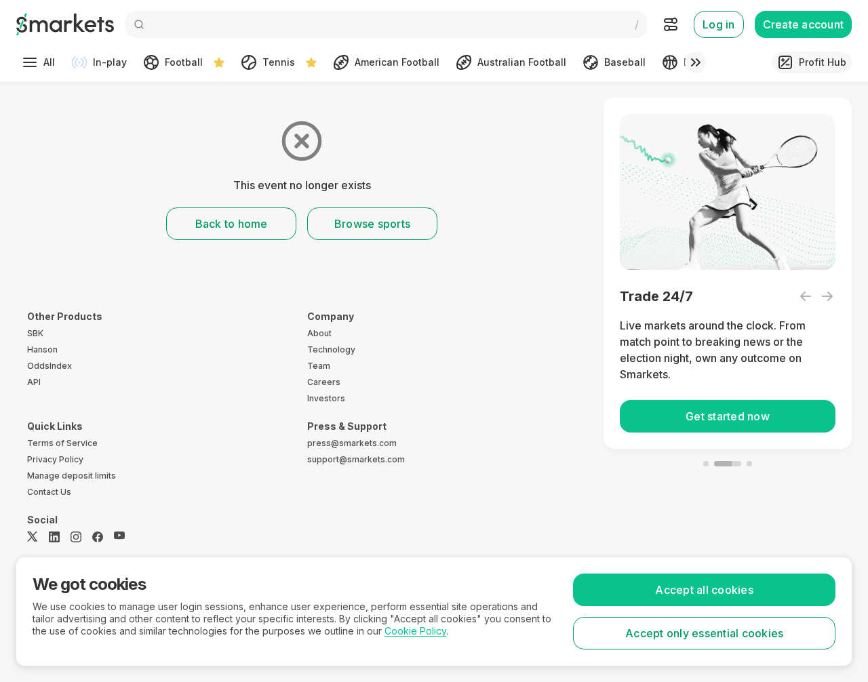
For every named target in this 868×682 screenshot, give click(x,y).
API (34, 382)
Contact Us (49, 492)
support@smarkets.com (356, 459)
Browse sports (372, 223)
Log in (719, 24)
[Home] (65, 24)
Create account (803, 24)
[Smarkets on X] (32, 536)
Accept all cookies (704, 590)
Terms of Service (62, 443)
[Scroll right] (696, 62)
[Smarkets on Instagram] (76, 536)
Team (318, 366)
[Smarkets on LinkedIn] (54, 536)
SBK (35, 333)
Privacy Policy (55, 459)
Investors (326, 398)
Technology (331, 349)
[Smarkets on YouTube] (119, 536)
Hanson (42, 349)
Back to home (231, 223)
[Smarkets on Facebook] (97, 536)
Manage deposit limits (71, 475)
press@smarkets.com (352, 443)
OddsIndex (49, 366)
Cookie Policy (415, 631)
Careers (323, 382)
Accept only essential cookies (704, 633)
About (319, 333)
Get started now (728, 416)
